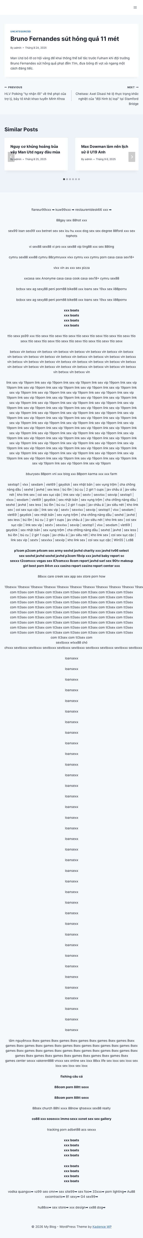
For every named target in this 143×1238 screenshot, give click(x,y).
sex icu (64, 231)
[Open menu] (135, 7)
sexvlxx (99, 495)
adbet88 (74, 1129)
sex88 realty (101, 1108)
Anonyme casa (53, 278)
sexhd (28, 489)
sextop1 (13, 484)
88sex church (42, 1108)
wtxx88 (75, 642)
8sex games (41, 1040)
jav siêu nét (115, 505)
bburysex (33, 474)
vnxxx (59, 1061)
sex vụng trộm (106, 484)
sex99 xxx (33, 231)
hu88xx (43, 1207)
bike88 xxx (75, 289)
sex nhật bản (83, 484)
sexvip (112, 495)
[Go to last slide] (11, 157)
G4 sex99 (88, 1196)
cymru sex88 (18, 257)
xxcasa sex (32, 278)
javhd (40, 489)
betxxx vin (17, 352)
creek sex (62, 576)
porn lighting (114, 1191)
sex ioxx (86, 1061)
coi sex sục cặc (49, 495)
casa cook (72, 278)
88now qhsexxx (79, 1108)
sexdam (37, 484)
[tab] (64, 179)
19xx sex (105, 289)
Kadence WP (102, 1227)
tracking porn (57, 1129)
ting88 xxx (90, 246)
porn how (98, 576)
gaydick (64, 484)
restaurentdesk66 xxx (91, 210)
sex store (59, 1207)
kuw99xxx (63, 210)
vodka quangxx (19, 1191)
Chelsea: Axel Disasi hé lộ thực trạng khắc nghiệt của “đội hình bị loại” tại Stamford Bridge (107, 96)
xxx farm (110, 474)
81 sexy (71, 1196)
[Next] (131, 157)
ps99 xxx (28, 336)
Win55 (118, 540)
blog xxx (69, 474)
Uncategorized (20, 31)
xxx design (77, 1207)
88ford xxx (121, 231)
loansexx (71, 658)
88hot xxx (79, 220)
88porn (46, 474)
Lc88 (129, 540)
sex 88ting (106, 246)
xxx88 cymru (38, 257)
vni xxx (57, 474)
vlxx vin (58, 268)
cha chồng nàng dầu (120, 500)
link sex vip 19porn (20, 382)
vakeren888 (45, 1061)
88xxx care (46, 576)
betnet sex (50, 231)
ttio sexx (13, 336)
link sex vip (71, 495)
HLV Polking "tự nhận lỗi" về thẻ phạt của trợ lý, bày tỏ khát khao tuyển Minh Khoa (35, 93)
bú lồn (67, 489)
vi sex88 (35, 246)
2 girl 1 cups (95, 489)
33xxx (97, 1191)
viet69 (50, 484)
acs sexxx (88, 1129)
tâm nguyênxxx (20, 1040)
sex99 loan (16, 231)
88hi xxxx (60, 1108)
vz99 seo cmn (44, 1191)
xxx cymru (91, 257)
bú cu (79, 489)
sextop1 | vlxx (92, 525)
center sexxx (26, 1061)
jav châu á (114, 489)
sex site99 (66, 1191)
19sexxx (10, 587)
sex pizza (83, 268)
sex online (71, 1061)
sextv (87, 495)
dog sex (88, 231)
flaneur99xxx (41, 210)
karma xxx (95, 474)
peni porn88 (57, 289)
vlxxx (10, 500)
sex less (53, 489)
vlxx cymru (75, 257)
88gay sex (64, 220)
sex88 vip (74, 246)
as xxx (70, 268)
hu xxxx (76, 231)
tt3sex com (25, 592)
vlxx (25, 484)
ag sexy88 (40, 289)
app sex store (80, 576)
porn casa (107, 257)
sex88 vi (48, 246)
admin (17, 47)
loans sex (91, 289)
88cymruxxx (57, 257)
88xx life (99, 1061)
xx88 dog (96, 1207)
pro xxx (60, 246)
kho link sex (26, 495)
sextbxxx (62, 642)
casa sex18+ (125, 257)
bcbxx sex (23, 289)
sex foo (83, 1191)
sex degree (103, 231)
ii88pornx (120, 289)
